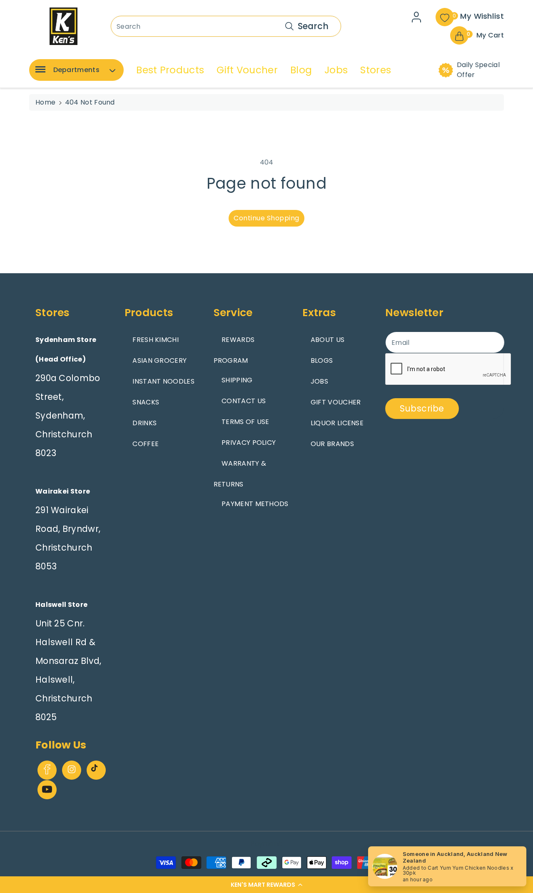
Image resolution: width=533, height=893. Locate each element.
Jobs (336, 70)
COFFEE (145, 444)
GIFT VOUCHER (336, 402)
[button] (266, 884)
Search (313, 26)
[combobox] (226, 26)
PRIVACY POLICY (249, 442)
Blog (301, 70)
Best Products (170, 70)
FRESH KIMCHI (155, 339)
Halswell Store (61, 604)
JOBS (319, 381)
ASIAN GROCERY (159, 360)
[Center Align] (38, 72)
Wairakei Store (62, 491)
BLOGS (322, 360)
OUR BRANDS (332, 444)
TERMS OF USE (245, 422)
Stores (375, 70)
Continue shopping (266, 218)
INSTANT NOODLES (163, 381)
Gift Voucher (247, 70)
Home (45, 102)
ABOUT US (327, 339)
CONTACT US (244, 401)
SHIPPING (237, 380)
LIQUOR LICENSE (337, 423)
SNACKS (145, 402)
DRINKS (144, 423)
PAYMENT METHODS (255, 504)
